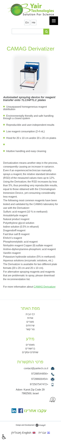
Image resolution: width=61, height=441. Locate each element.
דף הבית (30, 314)
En (27, 22)
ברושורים (30, 348)
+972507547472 (39, 384)
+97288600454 (39, 379)
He (33, 22)
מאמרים (30, 344)
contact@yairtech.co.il (36, 368)
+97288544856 (39, 373)
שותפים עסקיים (30, 352)
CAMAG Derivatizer (45, 286)
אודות (30, 318)
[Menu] (53, 20)
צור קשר (30, 329)
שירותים (30, 325)
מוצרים (30, 321)
